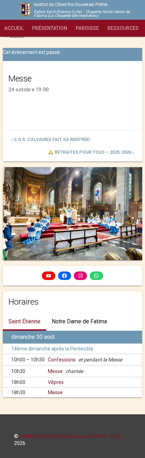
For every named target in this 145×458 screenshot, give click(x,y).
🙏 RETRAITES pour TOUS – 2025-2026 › (91, 152)
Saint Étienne (24, 321)
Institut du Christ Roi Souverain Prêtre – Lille (69, 436)
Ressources (123, 28)
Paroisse (87, 28)
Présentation (49, 28)
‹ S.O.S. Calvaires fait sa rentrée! (50, 139)
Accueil (14, 28)
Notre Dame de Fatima (79, 321)
